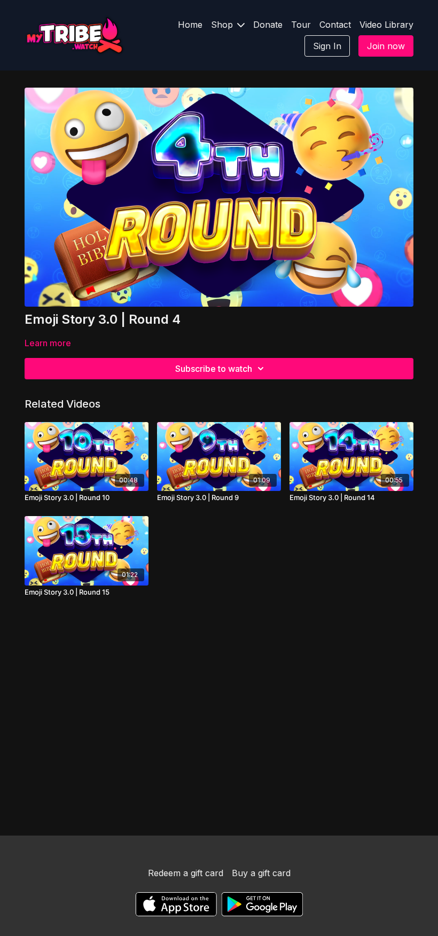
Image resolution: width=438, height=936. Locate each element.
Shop (223, 24)
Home (190, 24)
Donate (268, 24)
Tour (301, 24)
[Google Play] (262, 904)
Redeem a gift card (185, 873)
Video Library (386, 24)
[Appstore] (176, 904)
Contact (335, 24)
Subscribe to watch (213, 368)
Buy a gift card (261, 873)
